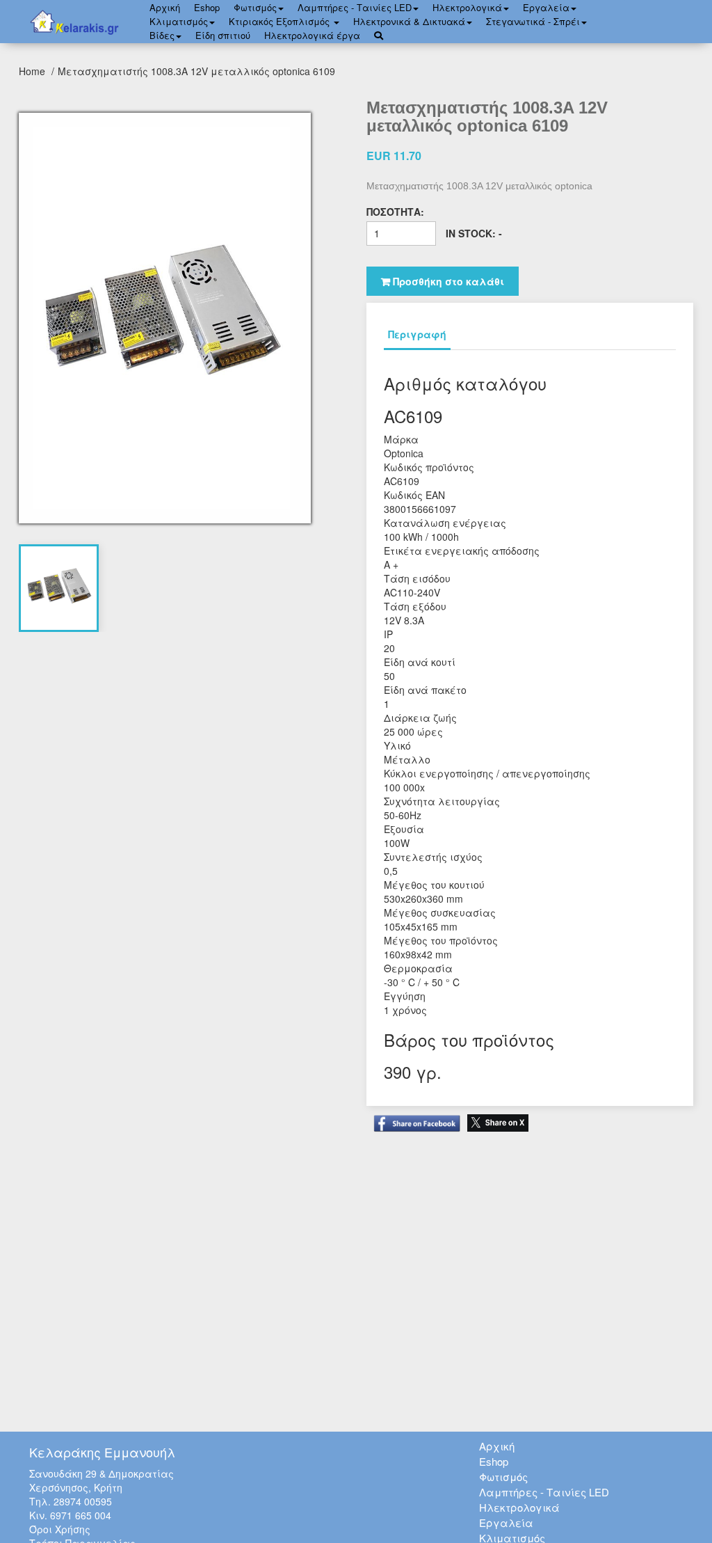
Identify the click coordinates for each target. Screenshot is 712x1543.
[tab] (59, 588)
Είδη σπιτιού (222, 35)
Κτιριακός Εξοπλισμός (280, 21)
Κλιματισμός (178, 21)
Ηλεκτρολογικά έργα (312, 35)
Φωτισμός (255, 7)
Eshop (207, 7)
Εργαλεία (546, 7)
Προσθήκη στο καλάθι (447, 281)
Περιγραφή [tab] (417, 334)
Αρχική (497, 1446)
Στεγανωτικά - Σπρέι (533, 21)
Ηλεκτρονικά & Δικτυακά (409, 21)
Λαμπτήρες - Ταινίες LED (355, 7)
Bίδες (162, 35)
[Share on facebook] (413, 1116)
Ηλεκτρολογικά (467, 7)
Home (33, 71)
